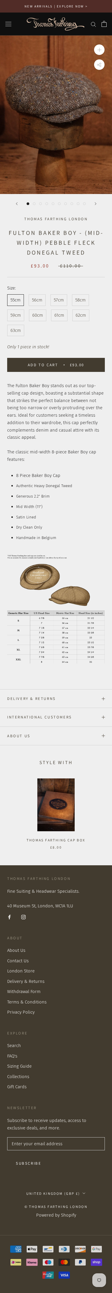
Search (14, 1045)
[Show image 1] (28, 203)
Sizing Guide (19, 1066)
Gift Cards (17, 1086)
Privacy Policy (21, 1012)
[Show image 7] (65, 203)
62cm (81, 315)
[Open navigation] (8, 24)
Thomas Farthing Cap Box (56, 840)
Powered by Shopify (56, 1215)
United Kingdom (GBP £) (53, 1193)
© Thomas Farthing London (56, 1206)
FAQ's (12, 1056)
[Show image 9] (78, 203)
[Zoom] (99, 49)
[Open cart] (104, 24)
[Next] (95, 203)
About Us (18, 735)
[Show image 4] (46, 203)
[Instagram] (23, 917)
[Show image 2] (34, 203)
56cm (37, 300)
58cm (80, 300)
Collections (18, 1076)
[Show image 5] (53, 203)
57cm (59, 300)
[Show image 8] (71, 203)
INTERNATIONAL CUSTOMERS (39, 717)
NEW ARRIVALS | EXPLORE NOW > (56, 6)
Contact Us (18, 960)
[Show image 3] (40, 203)
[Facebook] (9, 917)
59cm (15, 315)
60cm (37, 315)
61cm (59, 315)
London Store (21, 971)
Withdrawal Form (24, 991)
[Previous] (17, 203)
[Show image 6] (59, 203)
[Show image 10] (84, 203)
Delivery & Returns (31, 698)
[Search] (93, 24)
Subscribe (28, 1163)
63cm (15, 330)
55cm (15, 300)
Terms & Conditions (27, 1002)
